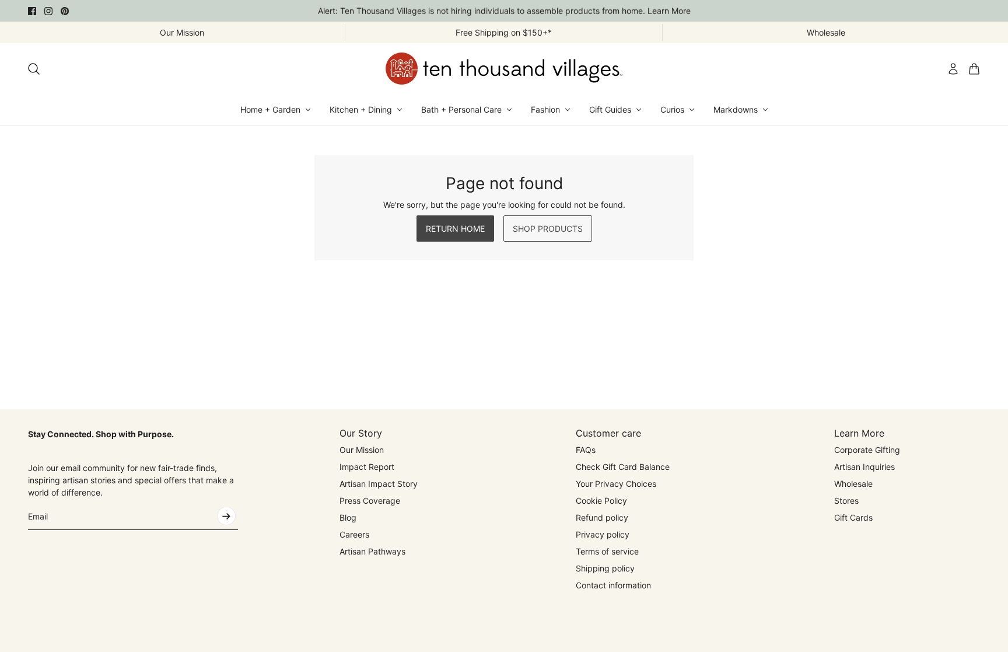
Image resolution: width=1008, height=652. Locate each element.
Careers (354, 534)
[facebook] (32, 11)
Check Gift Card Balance (623, 467)
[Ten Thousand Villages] (504, 69)
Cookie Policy (601, 500)
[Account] (953, 69)
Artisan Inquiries (864, 467)
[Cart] (974, 69)
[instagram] (48, 11)
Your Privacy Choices (616, 484)
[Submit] (226, 516)
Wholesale (853, 484)
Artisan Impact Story (379, 484)
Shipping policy (605, 568)
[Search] (34, 69)
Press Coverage (370, 500)
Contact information (613, 585)
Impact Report (367, 467)
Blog (348, 517)
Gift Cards (853, 517)
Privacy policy (602, 534)
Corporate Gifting (867, 450)
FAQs (586, 450)
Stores (846, 500)
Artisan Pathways (372, 551)
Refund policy (602, 517)
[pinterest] (64, 11)
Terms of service (607, 551)
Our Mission (362, 450)
